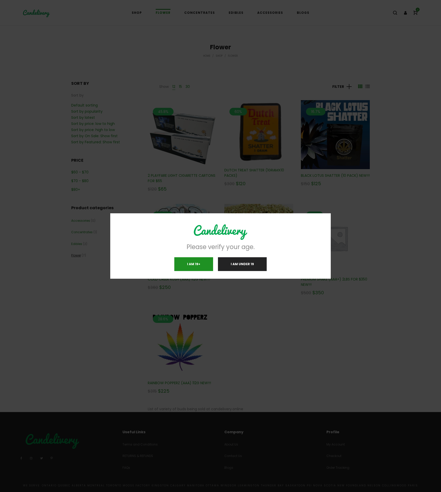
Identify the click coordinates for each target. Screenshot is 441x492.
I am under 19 (242, 264)
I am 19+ (193, 264)
